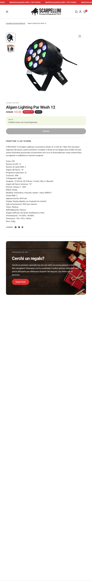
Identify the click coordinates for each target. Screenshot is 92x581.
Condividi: (9, 227)
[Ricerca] (76, 12)
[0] (84, 12)
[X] (19, 227)
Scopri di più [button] (21, 282)
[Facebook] (15, 227)
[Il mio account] (80, 12)
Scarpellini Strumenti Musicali (15, 23)
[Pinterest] (22, 227)
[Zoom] (80, 36)
